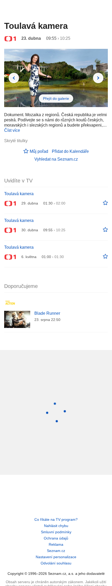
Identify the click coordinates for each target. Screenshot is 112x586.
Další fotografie (98, 78)
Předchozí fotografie (14, 78)
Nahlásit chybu (56, 526)
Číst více (12, 130)
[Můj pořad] (105, 203)
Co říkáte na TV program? (56, 519)
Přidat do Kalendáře (70, 151)
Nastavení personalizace (56, 557)
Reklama (56, 544)
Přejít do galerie (56, 98)
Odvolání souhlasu (56, 563)
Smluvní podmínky (56, 532)
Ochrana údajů (56, 538)
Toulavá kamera (19, 194)
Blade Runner (47, 313)
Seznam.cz (56, 551)
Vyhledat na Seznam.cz (56, 159)
